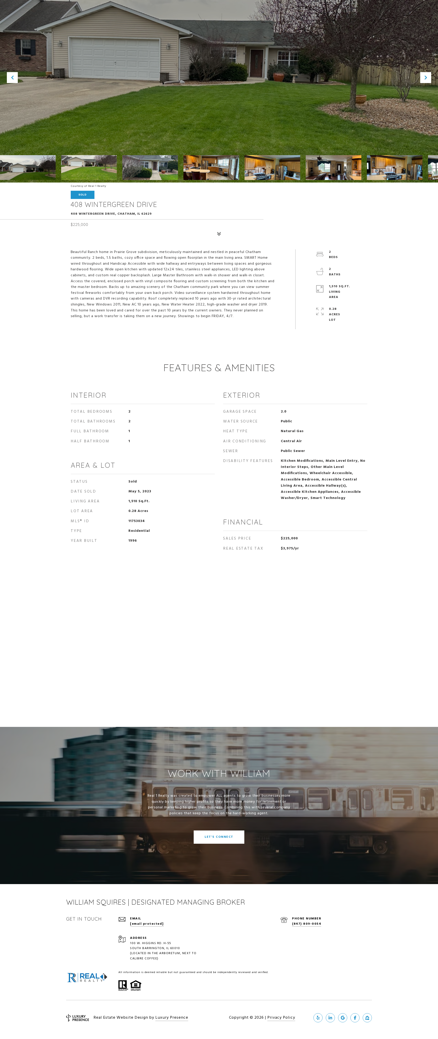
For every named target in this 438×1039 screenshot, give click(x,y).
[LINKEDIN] (330, 1017)
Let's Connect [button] (219, 837)
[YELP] (318, 1017)
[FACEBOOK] (355, 1017)
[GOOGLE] (342, 1017)
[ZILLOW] (367, 1017)
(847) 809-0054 (306, 924)
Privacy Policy (281, 1017)
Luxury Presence (171, 1017)
